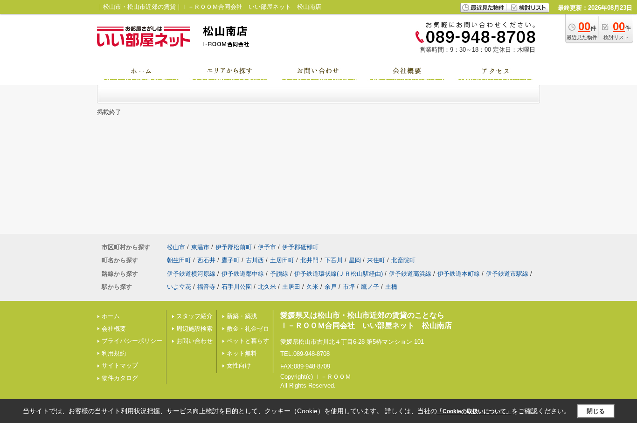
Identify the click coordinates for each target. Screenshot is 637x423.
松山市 (176, 247)
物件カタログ (120, 378)
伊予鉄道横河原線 (191, 273)
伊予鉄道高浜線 (410, 273)
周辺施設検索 (194, 328)
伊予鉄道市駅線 (507, 273)
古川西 (255, 260)
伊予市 (267, 247)
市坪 (349, 286)
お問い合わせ (194, 340)
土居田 (291, 286)
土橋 (391, 286)
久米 (312, 286)
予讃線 (279, 273)
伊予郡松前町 (233, 247)
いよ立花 (179, 286)
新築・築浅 (242, 316)
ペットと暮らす (248, 340)
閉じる (596, 411)
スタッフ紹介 (194, 316)
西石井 (206, 260)
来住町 (376, 260)
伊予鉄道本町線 (458, 273)
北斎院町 (403, 260)
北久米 (267, 286)
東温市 (200, 247)
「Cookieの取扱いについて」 (474, 411)
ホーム (111, 316)
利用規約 (114, 353)
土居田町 (282, 260)
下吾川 (334, 260)
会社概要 (114, 328)
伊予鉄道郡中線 (243, 273)
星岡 (355, 260)
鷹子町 (231, 260)
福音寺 (206, 286)
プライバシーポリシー (132, 340)
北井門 (309, 260)
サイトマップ (120, 365)
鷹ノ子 (370, 286)
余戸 (331, 286)
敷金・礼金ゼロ (248, 328)
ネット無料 (242, 353)
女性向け (239, 365)
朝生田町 (179, 260)
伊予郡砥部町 (300, 247)
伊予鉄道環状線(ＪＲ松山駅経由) (338, 273)
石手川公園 (237, 286)
